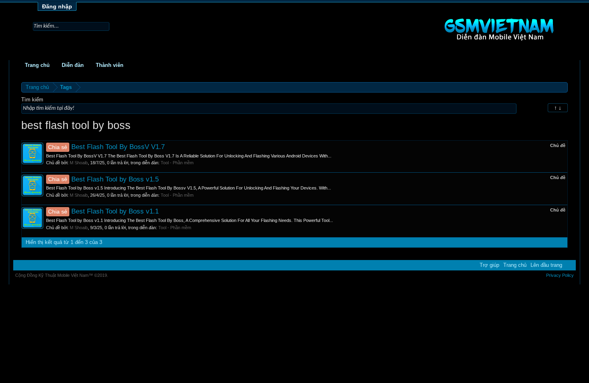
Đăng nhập (57, 6)
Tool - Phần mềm (177, 162)
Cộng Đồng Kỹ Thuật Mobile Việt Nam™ (61, 275)
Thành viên (109, 65)
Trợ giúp (489, 265)
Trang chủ (37, 65)
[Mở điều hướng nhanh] (562, 87)
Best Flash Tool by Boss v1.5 (103, 179)
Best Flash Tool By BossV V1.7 (106, 147)
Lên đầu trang (546, 265)
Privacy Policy (560, 275)
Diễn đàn (73, 65)
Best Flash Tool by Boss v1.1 (103, 211)
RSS (569, 265)
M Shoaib (79, 162)
